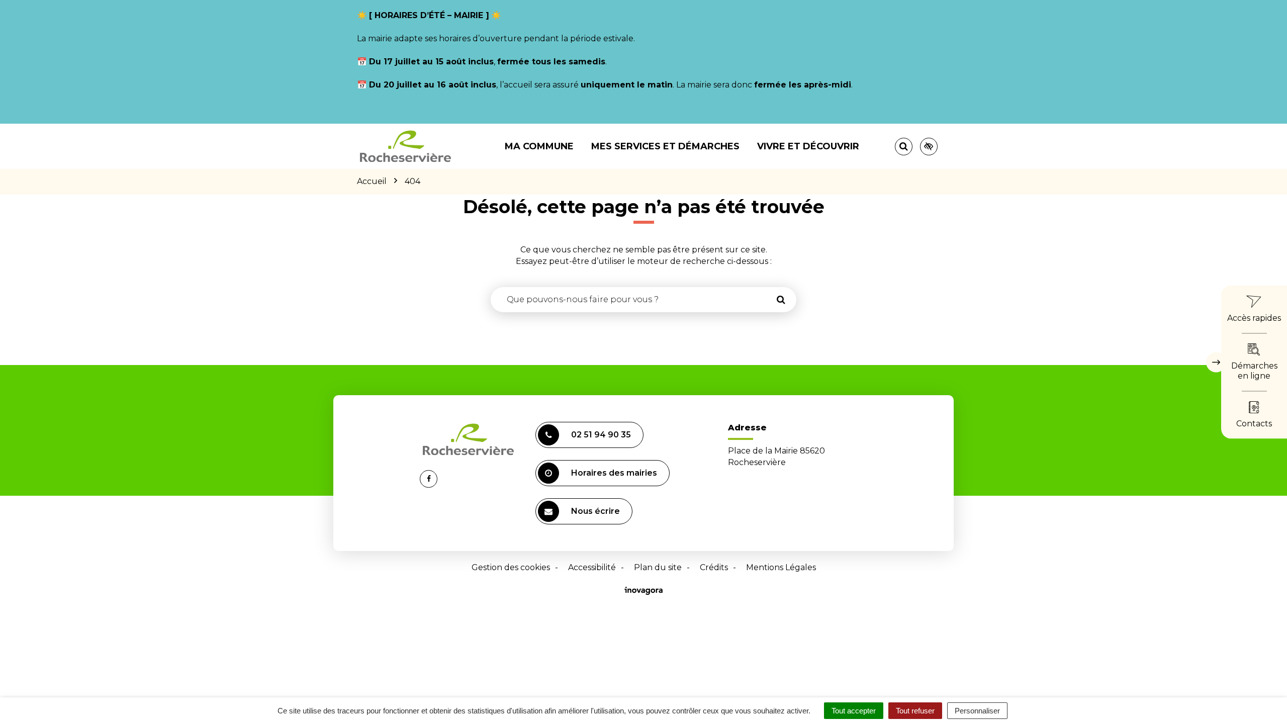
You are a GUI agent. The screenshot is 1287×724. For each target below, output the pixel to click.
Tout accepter (854, 710)
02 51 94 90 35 (601, 434)
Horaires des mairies (614, 473)
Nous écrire (595, 511)
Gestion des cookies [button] (511, 567)
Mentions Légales (781, 567)
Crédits (714, 567)
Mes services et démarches (665, 146)
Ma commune (539, 146)
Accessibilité (592, 567)
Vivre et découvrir (808, 146)
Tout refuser (915, 710)
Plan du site (658, 567)
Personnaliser (977, 710)
